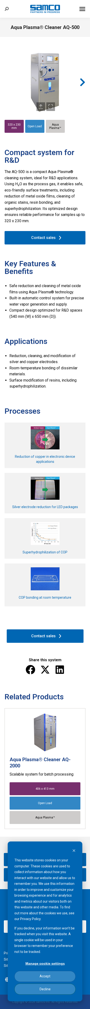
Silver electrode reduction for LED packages (45, 507)
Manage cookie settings (45, 963)
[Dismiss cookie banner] (74, 851)
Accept (45, 976)
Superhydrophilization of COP (45, 552)
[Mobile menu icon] (82, 9)
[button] (7, 82)
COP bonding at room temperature (45, 597)
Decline (45, 989)
